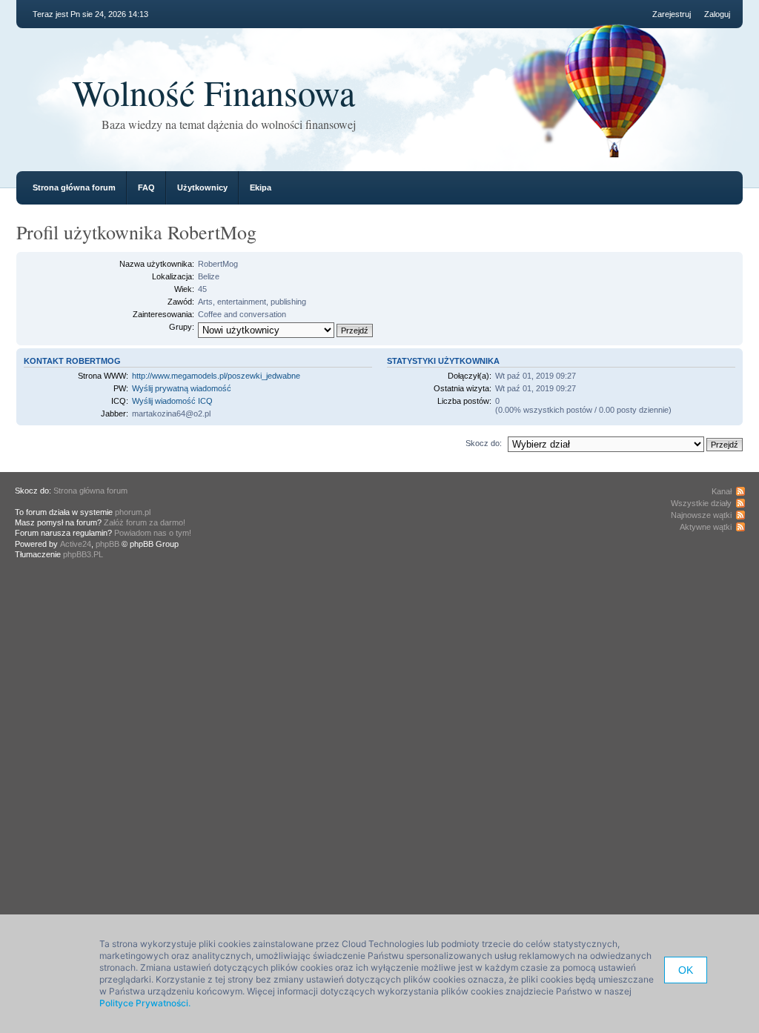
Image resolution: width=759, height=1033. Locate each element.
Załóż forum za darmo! (144, 522)
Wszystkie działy (701, 503)
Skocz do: (483, 443)
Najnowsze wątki (701, 515)
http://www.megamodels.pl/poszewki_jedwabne (216, 375)
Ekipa (260, 187)
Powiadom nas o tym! (152, 532)
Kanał (722, 491)
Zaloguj (717, 14)
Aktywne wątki (706, 526)
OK (685, 970)
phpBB (107, 543)
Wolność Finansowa (213, 92)
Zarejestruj (671, 14)
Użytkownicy (202, 187)
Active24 (75, 543)
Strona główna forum (74, 187)
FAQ (146, 187)
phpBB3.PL (83, 554)
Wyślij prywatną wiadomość (181, 388)
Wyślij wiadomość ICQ (172, 400)
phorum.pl (132, 512)
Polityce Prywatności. (144, 1003)
